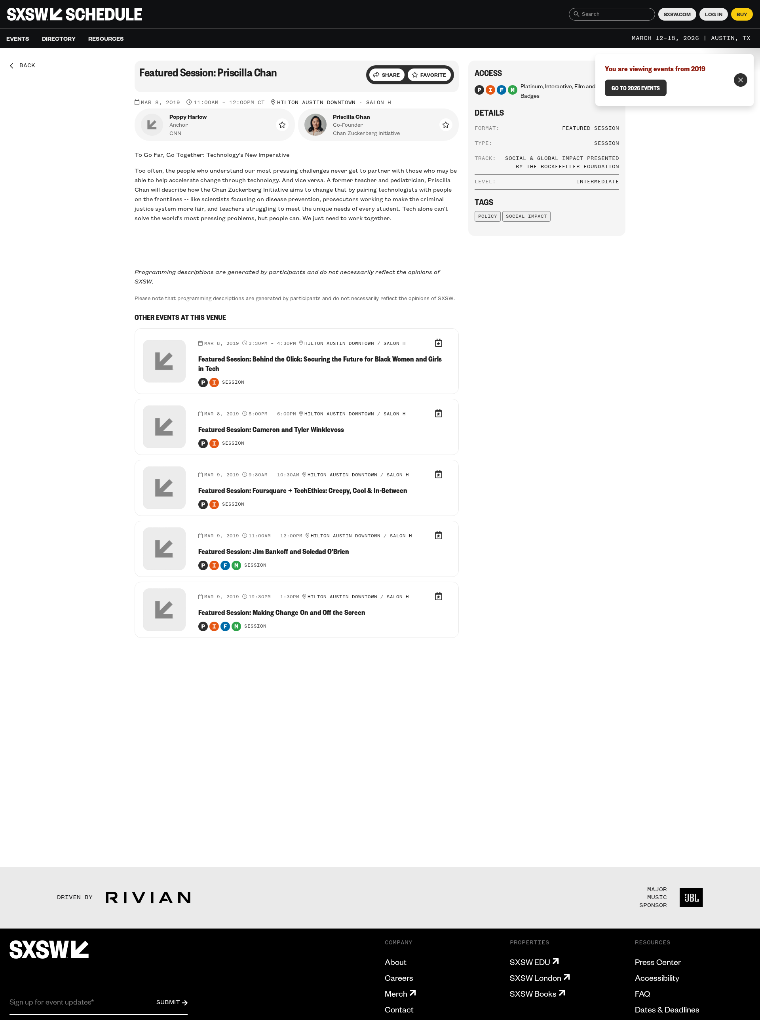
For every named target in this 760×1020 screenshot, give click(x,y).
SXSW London (535, 977)
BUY (742, 14)
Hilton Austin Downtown (316, 102)
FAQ (642, 993)
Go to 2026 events (636, 88)
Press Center (658, 962)
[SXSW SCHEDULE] (74, 14)
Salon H (378, 102)
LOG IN (713, 14)
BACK (24, 66)
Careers (399, 977)
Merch (396, 993)
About (396, 962)
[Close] (740, 80)
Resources (106, 38)
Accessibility (657, 977)
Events (17, 38)
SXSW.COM (677, 14)
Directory (59, 38)
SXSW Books (533, 993)
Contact (399, 1009)
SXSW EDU (530, 962)
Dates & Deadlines (667, 1009)
